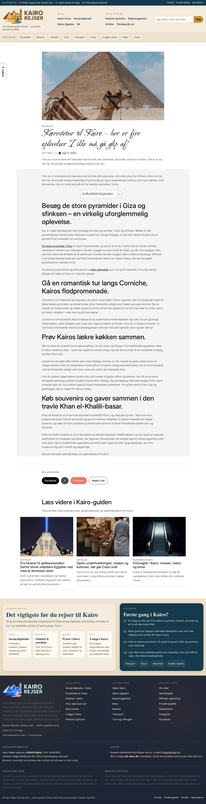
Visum (137, 37)
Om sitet (164, 688)
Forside (170, 2)
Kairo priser (72, 708)
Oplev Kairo (119, 688)
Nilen (125, 37)
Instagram (164, 714)
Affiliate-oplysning (169, 698)
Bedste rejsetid (176, 663)
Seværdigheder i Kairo (78, 688)
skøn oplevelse (99, 269)
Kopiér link (98, 480)
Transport (80, 37)
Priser (94, 37)
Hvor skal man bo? (76, 703)
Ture (66, 37)
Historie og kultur (75, 719)
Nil (78, 24)
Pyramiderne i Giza (76, 693)
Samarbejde (166, 693)
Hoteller (54, 37)
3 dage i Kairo (109, 37)
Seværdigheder (83, 18)
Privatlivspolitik (183, 2)
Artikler (109, 24)
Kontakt (185, 797)
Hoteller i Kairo (74, 698)
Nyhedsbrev (197, 2)
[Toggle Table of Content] (118, 194)
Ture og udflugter (122, 719)
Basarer (41, 37)
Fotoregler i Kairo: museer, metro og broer (157, 565)
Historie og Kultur (115, 18)
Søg (198, 19)
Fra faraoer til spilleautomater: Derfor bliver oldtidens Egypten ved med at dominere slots (46, 567)
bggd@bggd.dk (171, 752)
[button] (3, 71)
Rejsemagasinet (137, 18)
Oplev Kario (64, 18)
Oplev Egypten (65, 24)
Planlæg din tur (125, 24)
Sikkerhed (158, 663)
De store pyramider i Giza (57, 246)
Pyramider (25, 37)
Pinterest (78, 480)
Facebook (50, 480)
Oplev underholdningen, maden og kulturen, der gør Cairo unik (102, 565)
